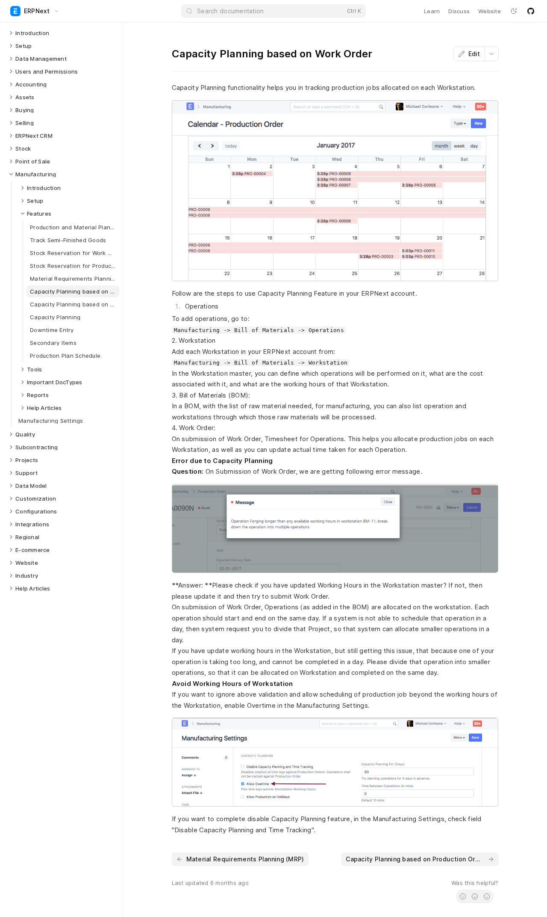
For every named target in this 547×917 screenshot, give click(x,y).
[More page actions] (491, 54)
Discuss (459, 11)
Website (489, 11)
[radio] (463, 896)
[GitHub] (531, 11)
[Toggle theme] (514, 11)
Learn (432, 11)
